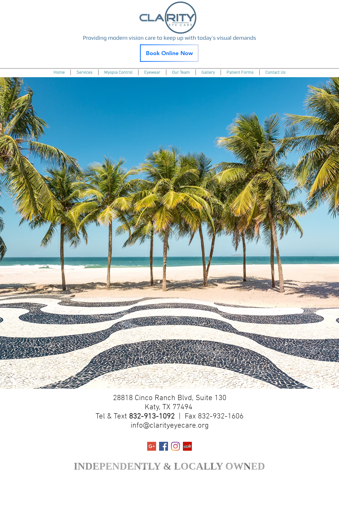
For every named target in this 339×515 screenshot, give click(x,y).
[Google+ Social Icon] (151, 446)
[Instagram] (175, 446)
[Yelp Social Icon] (187, 446)
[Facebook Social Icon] (163, 446)
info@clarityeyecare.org (170, 425)
